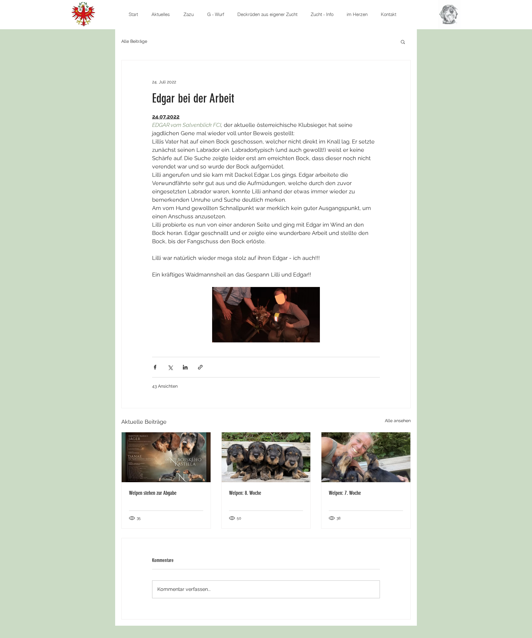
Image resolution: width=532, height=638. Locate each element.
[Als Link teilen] (200, 367)
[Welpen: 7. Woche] (365, 457)
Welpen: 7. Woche (345, 493)
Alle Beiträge (134, 41)
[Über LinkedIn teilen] (185, 367)
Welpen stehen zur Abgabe (152, 493)
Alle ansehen (398, 420)
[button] (403, 41)
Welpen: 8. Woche (245, 493)
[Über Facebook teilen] (155, 367)
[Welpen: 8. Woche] (266, 457)
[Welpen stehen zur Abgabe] (166, 457)
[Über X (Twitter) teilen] (170, 367)
